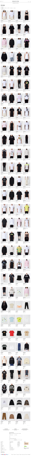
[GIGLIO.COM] (15, 1)
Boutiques (1, 444)
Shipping (10, 446)
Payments (10, 445)
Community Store (2, 445)
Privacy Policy (15, 438)
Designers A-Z (15, 454)
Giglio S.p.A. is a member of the (27, 448)
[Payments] (5, 454)
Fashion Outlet (17, 454)
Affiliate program (2, 446)
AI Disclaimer (2, 443)
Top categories (20, 454)
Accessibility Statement (2, 451)
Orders (10, 444)
